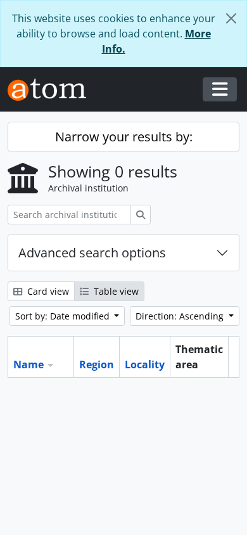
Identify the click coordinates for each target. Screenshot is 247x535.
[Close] (231, 18)
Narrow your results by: (124, 136)
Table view (115, 291)
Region (96, 364)
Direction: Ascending (181, 316)
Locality (145, 364)
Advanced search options (92, 252)
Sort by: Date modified (63, 316)
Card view (47, 291)
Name (28, 364)
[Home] (52, 90)
